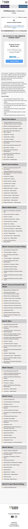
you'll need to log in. (18, 27)
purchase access (13, 25)
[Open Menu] (26, 2)
